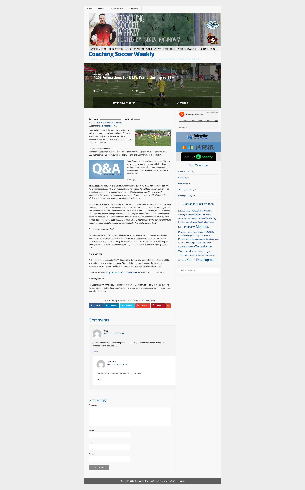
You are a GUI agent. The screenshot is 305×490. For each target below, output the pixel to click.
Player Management (203, 235)
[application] (152, 90)
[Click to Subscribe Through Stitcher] (198, 147)
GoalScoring (203, 222)
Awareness (209, 211)
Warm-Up (182, 260)
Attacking (197, 210)
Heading (211, 222)
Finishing (188, 222)
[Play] (95, 91)
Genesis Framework (160, 481)
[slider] (142, 90)
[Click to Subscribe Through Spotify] (198, 156)
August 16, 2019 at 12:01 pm (113, 333)
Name (91, 430)
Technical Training (197, 252)
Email (91, 442)
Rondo (217, 239)
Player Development (187, 235)
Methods (202, 227)
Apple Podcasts (104, 126)
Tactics (208, 247)
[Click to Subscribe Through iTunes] (198, 137)
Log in (182, 481)
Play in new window (105, 123)
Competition (182, 218)
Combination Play (203, 214)
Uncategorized (184, 196)
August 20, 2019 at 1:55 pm (117, 364)
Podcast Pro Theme (142, 481)
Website (92, 454)
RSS (115, 126)
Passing (209, 231)
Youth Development (201, 260)
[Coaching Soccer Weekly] (155, 49)
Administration (186, 211)
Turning (212, 255)
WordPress (174, 481)
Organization (198, 232)
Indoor (181, 227)
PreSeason (196, 239)
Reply (95, 352)
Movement (183, 232)
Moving (190, 232)
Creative (201, 218)
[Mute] (137, 91)
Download (182, 102)
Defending (210, 218)
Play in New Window (123, 102)
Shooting (190, 242)
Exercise (182, 178)
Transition (201, 255)
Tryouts (206, 255)
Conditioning (191, 218)
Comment (93, 405)
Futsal (194, 222)
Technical (184, 251)
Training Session (185, 190)
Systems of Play (186, 246)
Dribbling (181, 222)
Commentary (183, 171)
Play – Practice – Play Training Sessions (123, 272)
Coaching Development (186, 215)
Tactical (200, 246)
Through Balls (208, 252)
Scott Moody (182, 243)
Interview (182, 184)
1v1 (179, 211)
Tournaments (183, 255)
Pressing (202, 239)
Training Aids (193, 255)
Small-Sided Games (202, 243)
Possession (184, 239)
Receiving (210, 239)
